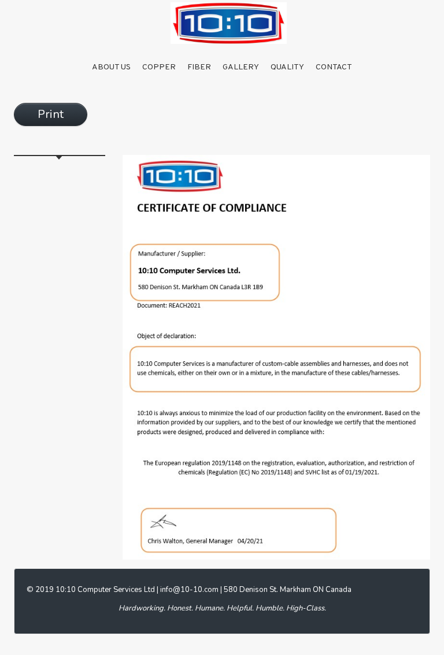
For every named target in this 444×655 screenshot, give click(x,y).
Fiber (199, 67)
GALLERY (241, 67)
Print (51, 114)
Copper (159, 67)
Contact (334, 67)
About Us (111, 67)
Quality (287, 67)
